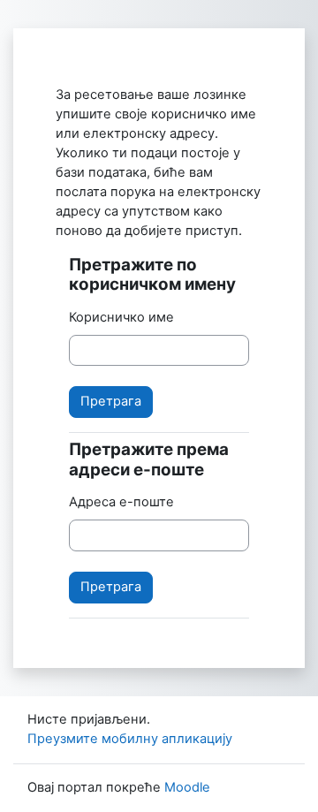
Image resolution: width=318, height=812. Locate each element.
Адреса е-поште (121, 502)
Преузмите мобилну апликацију (129, 739)
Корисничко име (121, 317)
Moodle (187, 787)
